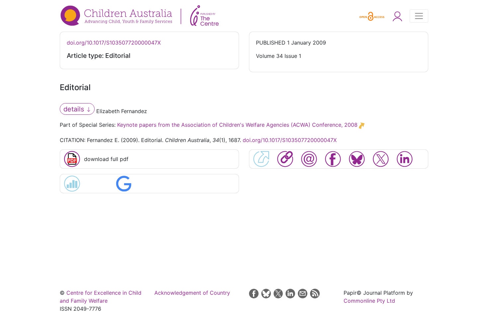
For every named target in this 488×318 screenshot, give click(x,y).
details (74, 109)
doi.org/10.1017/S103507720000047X (114, 42)
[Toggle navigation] (419, 16)
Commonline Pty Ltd (369, 300)
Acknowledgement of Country (192, 292)
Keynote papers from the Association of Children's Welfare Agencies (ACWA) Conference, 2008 (237, 124)
